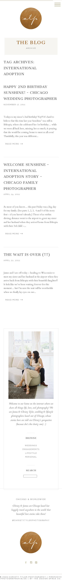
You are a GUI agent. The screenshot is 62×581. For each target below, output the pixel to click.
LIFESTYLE (31, 453)
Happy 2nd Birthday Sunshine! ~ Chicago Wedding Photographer (30, 93)
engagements (31, 449)
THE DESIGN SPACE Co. (47, 578)
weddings (31, 445)
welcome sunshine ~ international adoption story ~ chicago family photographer (26, 177)
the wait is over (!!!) (27, 254)
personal (31, 457)
